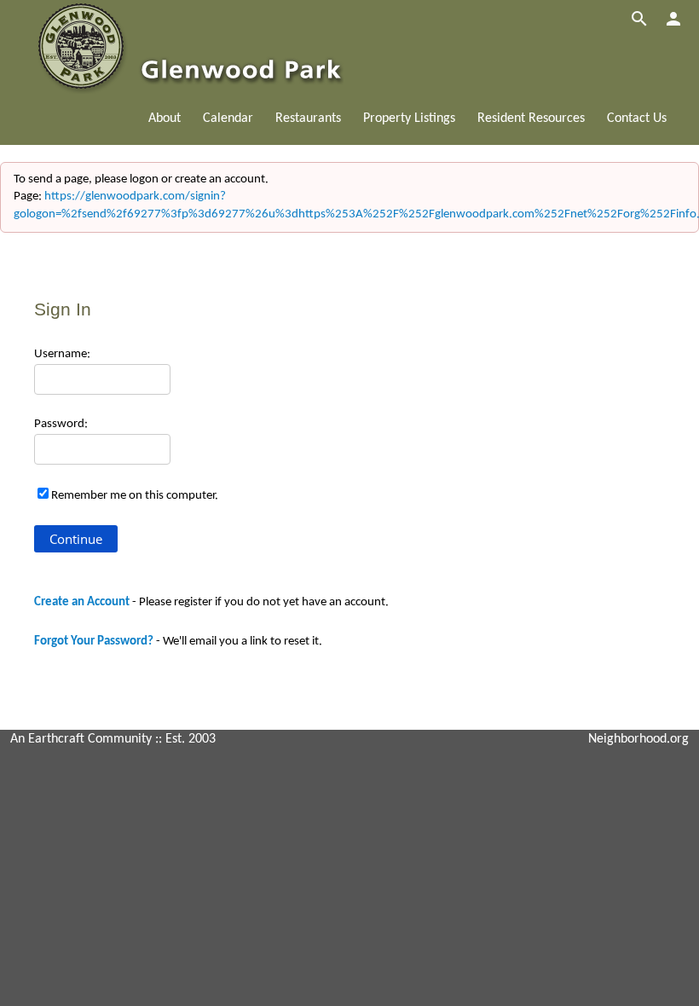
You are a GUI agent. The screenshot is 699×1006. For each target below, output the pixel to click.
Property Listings (409, 118)
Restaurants (308, 118)
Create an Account (82, 602)
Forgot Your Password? (93, 641)
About (164, 118)
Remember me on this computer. (134, 495)
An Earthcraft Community (81, 739)
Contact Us (637, 118)
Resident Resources (531, 118)
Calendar (228, 118)
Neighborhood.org (638, 739)
